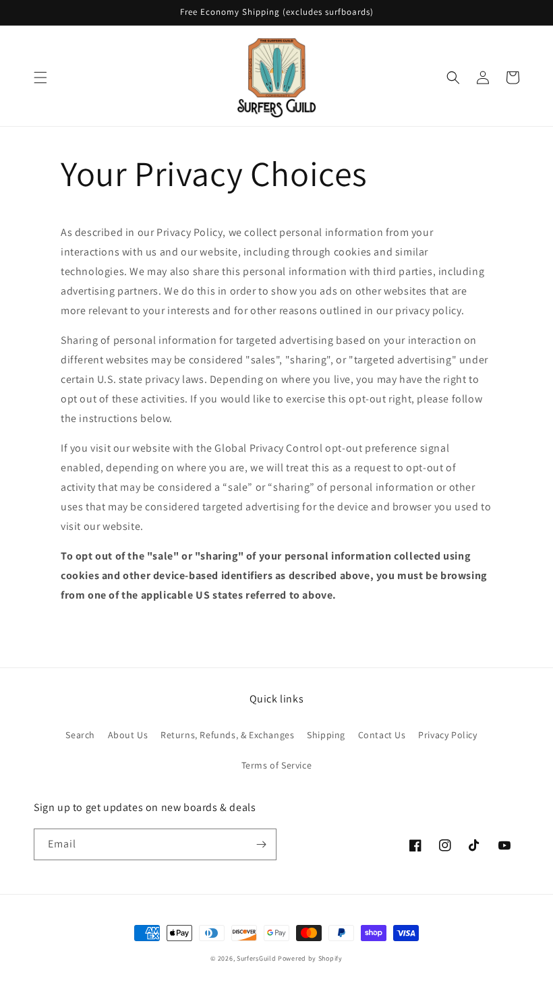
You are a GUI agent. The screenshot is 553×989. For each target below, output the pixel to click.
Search (80, 735)
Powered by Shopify (310, 958)
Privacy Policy (447, 735)
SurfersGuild (256, 958)
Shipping (326, 735)
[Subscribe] (261, 844)
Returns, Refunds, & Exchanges (227, 735)
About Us (128, 735)
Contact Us (382, 735)
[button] (40, 77)
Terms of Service (276, 765)
